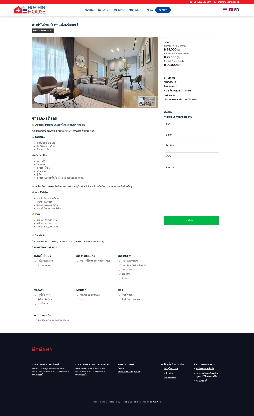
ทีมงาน (149, 10)
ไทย (225, 10)
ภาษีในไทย (168, 373)
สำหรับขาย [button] (102, 10)
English (236, 10)
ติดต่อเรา (163, 10)
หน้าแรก (89, 10)
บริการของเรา (136, 10)
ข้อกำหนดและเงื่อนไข (205, 368)
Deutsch (231, 10)
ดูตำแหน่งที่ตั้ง (38, 374)
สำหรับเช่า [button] (119, 10)
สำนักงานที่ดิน (170, 377)
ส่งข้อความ (191, 220)
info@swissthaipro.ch (228, 2)
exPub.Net (155, 402)
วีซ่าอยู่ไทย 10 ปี (171, 368)
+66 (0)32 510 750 (202, 2)
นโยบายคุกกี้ (201, 380)
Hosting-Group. (129, 402)
